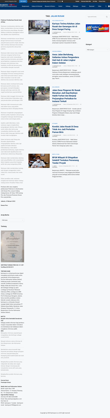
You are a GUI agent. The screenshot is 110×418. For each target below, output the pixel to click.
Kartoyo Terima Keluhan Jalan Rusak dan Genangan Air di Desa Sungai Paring (66, 26)
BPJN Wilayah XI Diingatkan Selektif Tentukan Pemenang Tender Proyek (65, 160)
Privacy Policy (102, 1)
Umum (84, 6)
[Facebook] (105, 13)
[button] (29, 1)
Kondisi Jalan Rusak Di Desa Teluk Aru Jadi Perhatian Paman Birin (65, 129)
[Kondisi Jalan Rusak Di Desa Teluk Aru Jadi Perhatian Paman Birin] (39, 130)
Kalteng (68, 6)
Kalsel (60, 6)
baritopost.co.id (57, 32)
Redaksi (77, 1)
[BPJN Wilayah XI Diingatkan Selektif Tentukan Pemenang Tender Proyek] (39, 161)
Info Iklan (95, 1)
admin (55, 166)
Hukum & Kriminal (37, 6)
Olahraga (75, 6)
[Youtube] (62, 1)
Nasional (91, 6)
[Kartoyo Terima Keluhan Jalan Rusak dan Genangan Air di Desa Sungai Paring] (39, 27)
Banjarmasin (25, 6)
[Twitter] (60, 1)
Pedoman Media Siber (86, 1)
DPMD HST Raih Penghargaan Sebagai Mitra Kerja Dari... (45, 1)
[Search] (106, 6)
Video (99, 6)
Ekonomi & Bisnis (50, 6)
